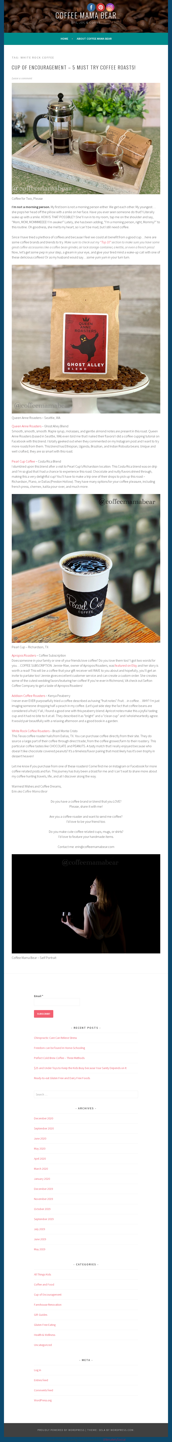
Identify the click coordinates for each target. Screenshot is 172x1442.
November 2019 (43, 1199)
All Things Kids (42, 1274)
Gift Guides (40, 1315)
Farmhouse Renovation (47, 1304)
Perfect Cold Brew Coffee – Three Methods (59, 1058)
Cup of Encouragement (47, 1294)
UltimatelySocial (114, 1439)
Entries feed (41, 1380)
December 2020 (43, 1118)
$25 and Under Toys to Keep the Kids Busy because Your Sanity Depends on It (80, 1068)
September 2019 (44, 1219)
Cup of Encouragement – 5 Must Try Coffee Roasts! (74, 67)
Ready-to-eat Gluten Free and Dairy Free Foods (62, 1078)
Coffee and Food (44, 1284)
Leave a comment (22, 78)
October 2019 (42, 1209)
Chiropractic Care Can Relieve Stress (55, 1038)
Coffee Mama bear (86, 15)
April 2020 (40, 1158)
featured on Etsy (126, 665)
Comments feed (43, 1390)
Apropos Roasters (24, 655)
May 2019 (39, 1249)
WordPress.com (122, 1430)
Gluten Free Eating (45, 1325)
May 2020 (39, 1148)
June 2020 (40, 1138)
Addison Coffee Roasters (28, 696)
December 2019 (43, 1189)
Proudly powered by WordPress (61, 1430)
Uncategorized (43, 1345)
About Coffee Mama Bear (94, 38)
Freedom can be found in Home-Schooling (59, 1048)
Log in (37, 1370)
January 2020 (42, 1179)
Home (64, 38)
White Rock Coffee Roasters (31, 731)
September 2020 (44, 1128)
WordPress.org (43, 1400)
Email (38, 996)
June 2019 (40, 1239)
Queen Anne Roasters (26, 426)
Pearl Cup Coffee (23, 461)
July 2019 (39, 1229)
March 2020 (41, 1169)
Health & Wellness (44, 1335)
